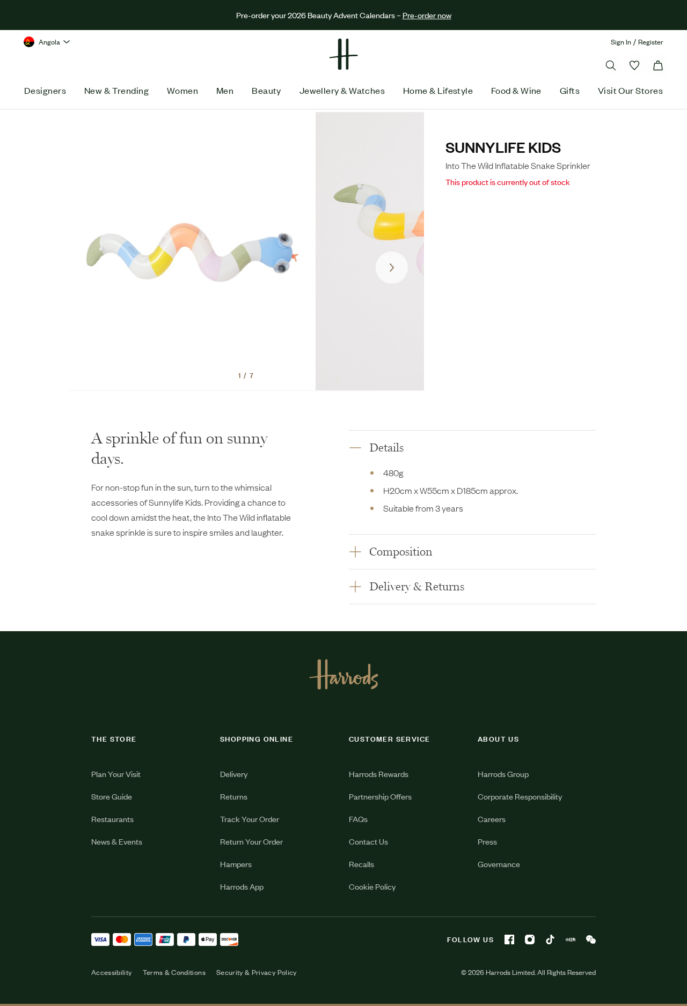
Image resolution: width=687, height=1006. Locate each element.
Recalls (361, 863)
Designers (45, 90)
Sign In (621, 41)
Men (224, 90)
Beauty (266, 90)
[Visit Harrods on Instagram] (530, 939)
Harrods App (242, 886)
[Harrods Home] (343, 54)
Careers (492, 818)
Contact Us (368, 841)
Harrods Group (503, 773)
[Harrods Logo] (344, 674)
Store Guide (111, 796)
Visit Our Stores (630, 90)
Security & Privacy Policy (256, 972)
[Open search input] (611, 65)
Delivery (233, 773)
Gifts (570, 90)
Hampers (236, 863)
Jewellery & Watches (342, 90)
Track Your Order (249, 818)
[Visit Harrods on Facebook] (509, 939)
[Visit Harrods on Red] (570, 939)
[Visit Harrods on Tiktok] (550, 939)
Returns (233, 796)
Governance (499, 863)
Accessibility (111, 972)
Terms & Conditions (174, 972)
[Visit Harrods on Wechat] (591, 939)
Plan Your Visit (116, 773)
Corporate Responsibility (520, 796)
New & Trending (116, 90)
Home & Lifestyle (438, 90)
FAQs (358, 818)
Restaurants (112, 818)
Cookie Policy (372, 886)
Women (182, 90)
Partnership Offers (380, 796)
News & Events (116, 841)
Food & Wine (516, 90)
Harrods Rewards (378, 773)
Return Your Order (251, 841)
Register (650, 41)
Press (487, 841)
